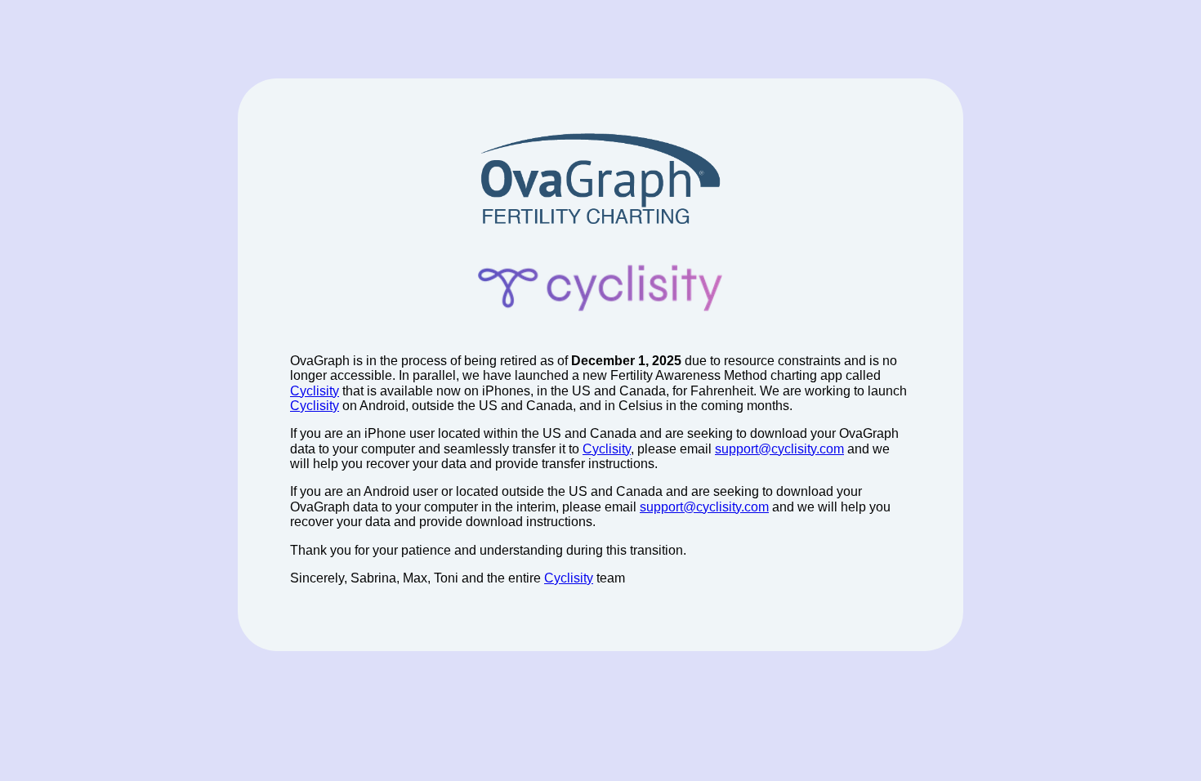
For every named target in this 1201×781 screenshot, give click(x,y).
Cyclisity (314, 391)
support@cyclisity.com (779, 449)
